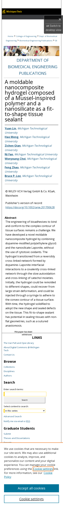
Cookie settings (43, 469)
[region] (31, 474)
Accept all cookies (31, 488)
